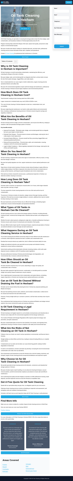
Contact (69, 2)
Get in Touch (25, 57)
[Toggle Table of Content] (14, 61)
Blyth (27, 466)
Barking (8, 410)
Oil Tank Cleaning (9, 53)
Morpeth (5, 467)
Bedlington (5, 471)
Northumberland (30, 468)
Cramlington (6, 469)
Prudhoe (3, 410)
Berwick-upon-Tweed (31, 471)
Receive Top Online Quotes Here (25, 413)
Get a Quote (24, 28)
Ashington (28, 464)
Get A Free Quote (25, 452)
